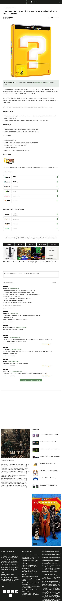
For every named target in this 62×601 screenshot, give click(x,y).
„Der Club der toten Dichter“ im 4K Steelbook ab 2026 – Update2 (13, 475)
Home (4, 8)
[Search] (59, 2)
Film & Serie (9, 8)
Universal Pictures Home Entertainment (10, 261)
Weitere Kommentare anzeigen (31, 380)
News (34, 261)
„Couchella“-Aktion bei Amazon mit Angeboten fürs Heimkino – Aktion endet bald (30, 562)
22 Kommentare (55, 17)
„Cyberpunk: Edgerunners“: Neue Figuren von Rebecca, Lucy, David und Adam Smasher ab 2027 (30, 595)
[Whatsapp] (10, 595)
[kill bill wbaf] (10, 247)
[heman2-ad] (24, 247)
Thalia (47, 82)
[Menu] (2, 2)
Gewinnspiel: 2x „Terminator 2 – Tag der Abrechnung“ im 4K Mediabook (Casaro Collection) (15, 465)
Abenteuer (38, 261)
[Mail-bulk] (16, 591)
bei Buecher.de (39, 82)
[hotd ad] (15, 429)
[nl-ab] (52, 247)
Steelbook (54, 261)
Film (50, 261)
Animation (43, 261)
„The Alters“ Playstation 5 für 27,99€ (30, 555)
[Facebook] (4, 591)
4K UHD (13, 8)
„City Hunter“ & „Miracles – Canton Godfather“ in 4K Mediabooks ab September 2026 (30, 567)
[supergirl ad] (46, 494)
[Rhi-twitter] (8, 591)
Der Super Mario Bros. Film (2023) (25, 261)
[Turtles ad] (38, 247)
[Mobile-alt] (12, 591)
